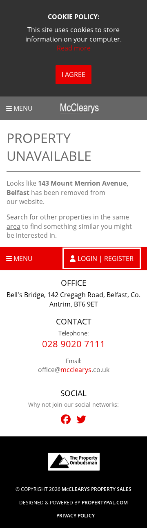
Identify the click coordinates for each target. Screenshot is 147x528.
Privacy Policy (75, 516)
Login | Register (106, 258)
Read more (74, 48)
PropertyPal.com (105, 502)
